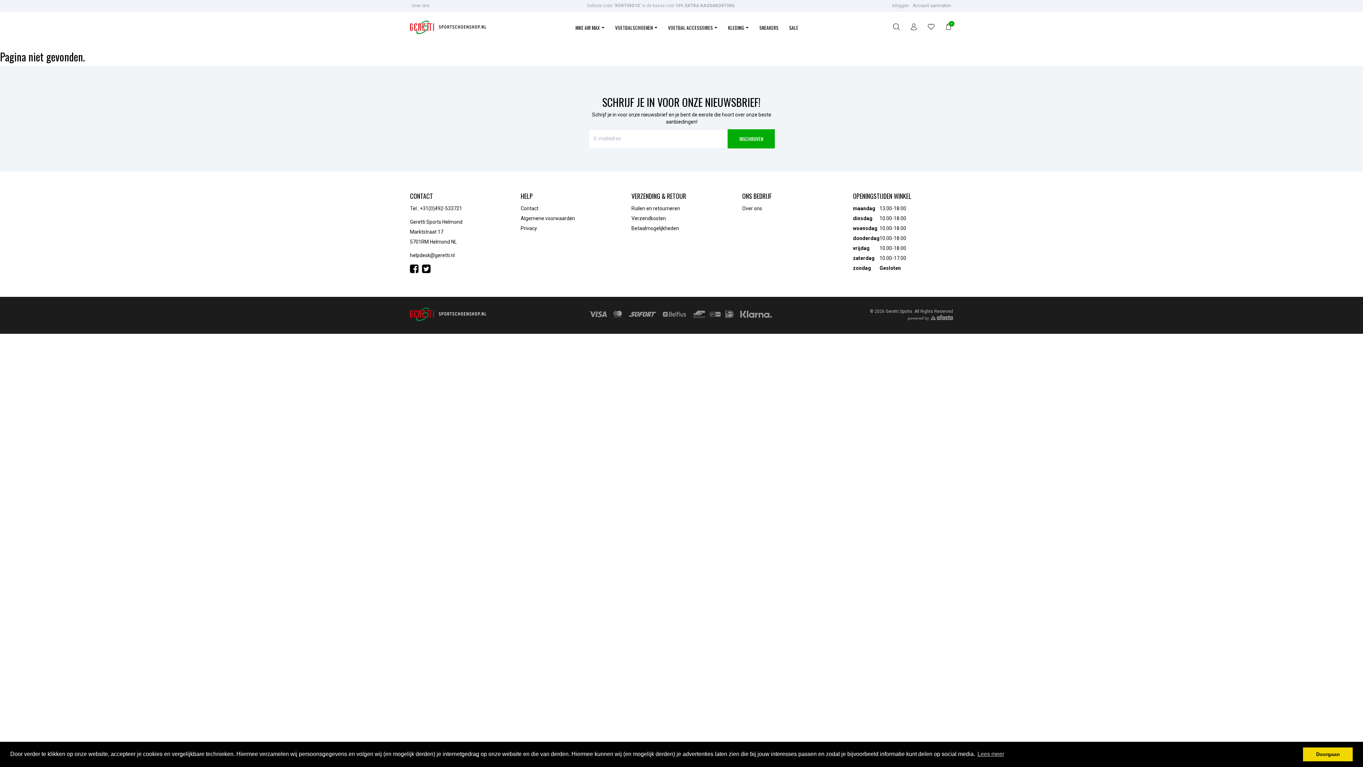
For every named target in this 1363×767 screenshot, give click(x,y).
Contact (529, 208)
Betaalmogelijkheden (655, 228)
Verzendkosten (648, 218)
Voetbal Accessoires (691, 27)
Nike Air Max (588, 27)
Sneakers (768, 27)
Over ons (420, 5)
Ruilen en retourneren (655, 208)
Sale (793, 27)
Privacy (529, 228)
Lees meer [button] (991, 754)
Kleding (736, 27)
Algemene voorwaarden (548, 218)
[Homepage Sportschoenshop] (448, 28)
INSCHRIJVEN (751, 138)
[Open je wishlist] (931, 27)
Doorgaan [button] (1328, 754)
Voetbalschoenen (634, 27)
